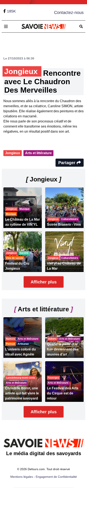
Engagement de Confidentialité (56, 476)
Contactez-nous (69, 12)
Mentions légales (21, 476)
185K (11, 11)
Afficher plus (44, 282)
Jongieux (12, 153)
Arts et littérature (38, 153)
